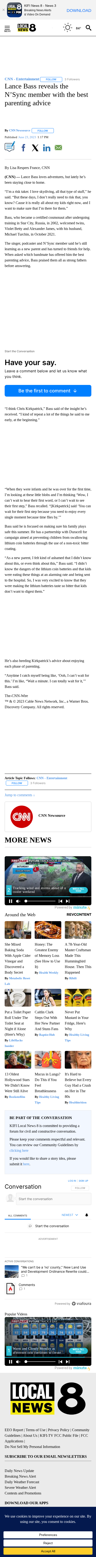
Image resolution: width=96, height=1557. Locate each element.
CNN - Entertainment (52, 778)
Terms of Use (35, 1430)
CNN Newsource (19, 130)
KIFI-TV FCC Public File (59, 1435)
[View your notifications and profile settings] (86, 1215)
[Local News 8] (32, 28)
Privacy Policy (58, 1430)
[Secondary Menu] (11, 28)
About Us (30, 1435)
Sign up (83, 1180)
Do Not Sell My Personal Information (32, 1447)
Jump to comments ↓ (20, 795)
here (26, 1164)
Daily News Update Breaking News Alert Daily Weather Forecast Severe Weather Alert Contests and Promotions (23, 1482)
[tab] (18, 1215)
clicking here (19, 1150)
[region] (48, 1243)
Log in (72, 1180)
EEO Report (14, 1430)
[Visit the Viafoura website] (81, 1304)
